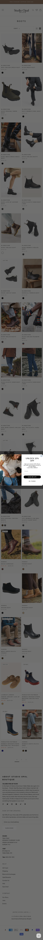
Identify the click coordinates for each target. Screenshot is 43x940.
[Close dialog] (41, 456)
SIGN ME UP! (32, 477)
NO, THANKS (32, 481)
